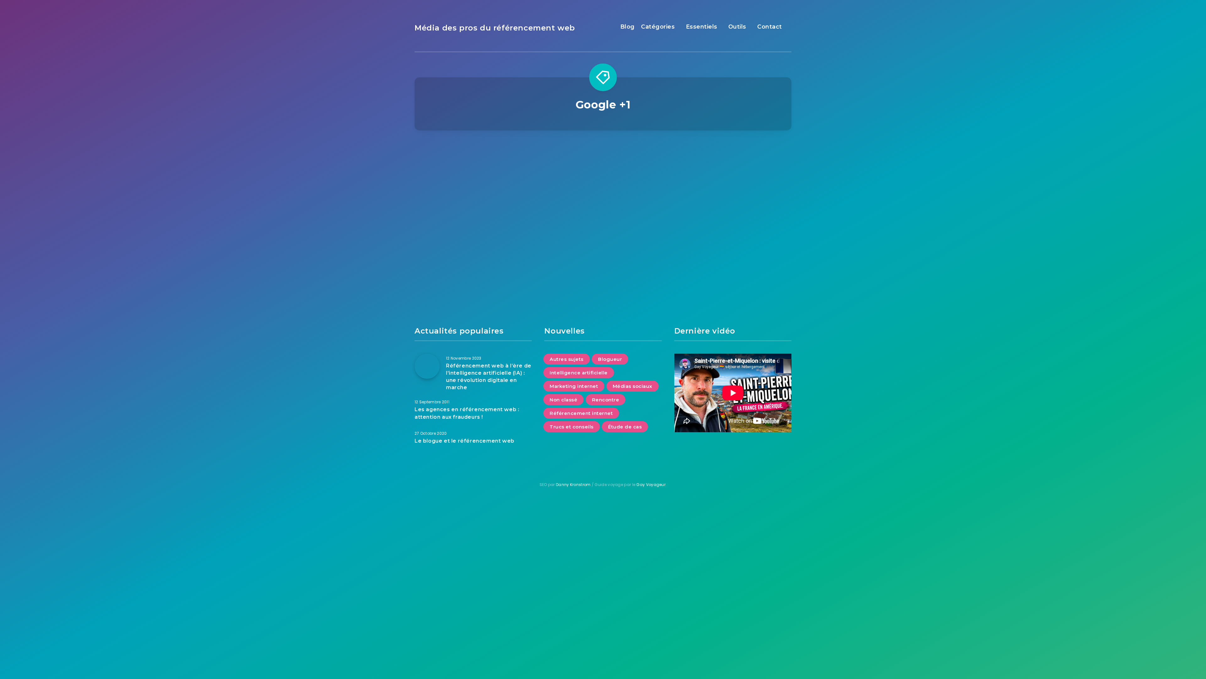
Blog (627, 26)
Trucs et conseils (572, 427)
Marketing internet (574, 386)
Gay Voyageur (650, 484)
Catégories (658, 26)
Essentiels (701, 26)
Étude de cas (625, 427)
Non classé (563, 400)
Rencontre (605, 400)
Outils (737, 26)
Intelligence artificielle (579, 373)
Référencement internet (731, 165)
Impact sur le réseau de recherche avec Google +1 (732, 197)
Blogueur (610, 359)
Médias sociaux (632, 386)
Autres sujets (567, 359)
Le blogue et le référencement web (464, 441)
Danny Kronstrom (573, 484)
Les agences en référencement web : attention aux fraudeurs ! (467, 413)
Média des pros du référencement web (495, 27)
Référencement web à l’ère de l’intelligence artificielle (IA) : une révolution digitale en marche (488, 377)
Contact (769, 26)
